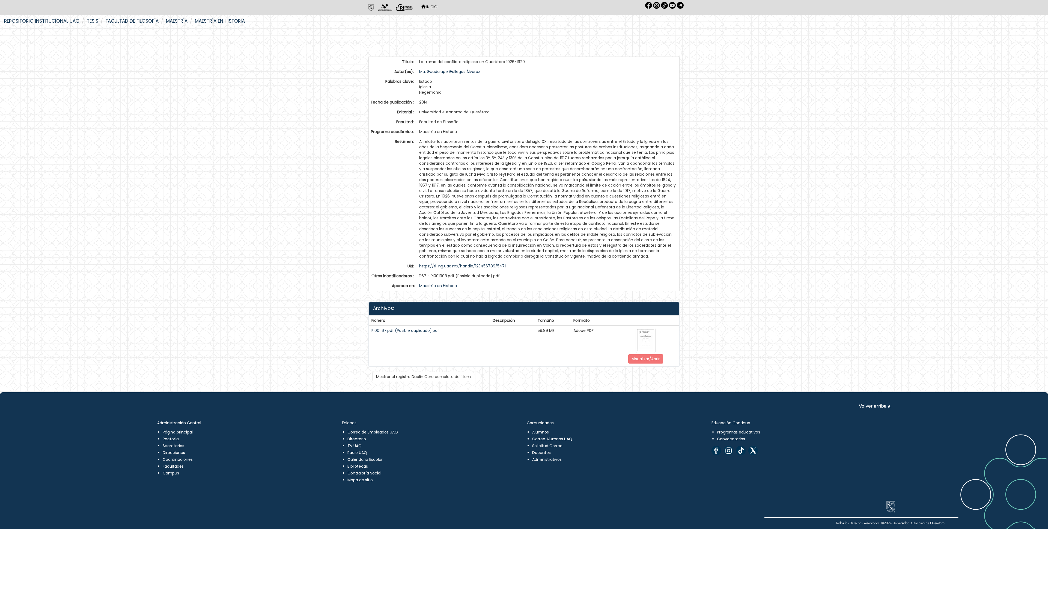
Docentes (541, 452)
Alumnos (540, 432)
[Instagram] (728, 450)
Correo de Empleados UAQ (372, 432)
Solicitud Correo (547, 446)
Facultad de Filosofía (132, 21)
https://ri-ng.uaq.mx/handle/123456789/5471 (462, 266)
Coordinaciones (178, 459)
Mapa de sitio (360, 480)
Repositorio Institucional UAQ (41, 21)
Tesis (92, 21)
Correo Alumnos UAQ (552, 439)
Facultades (173, 466)
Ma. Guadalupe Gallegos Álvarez (449, 71)
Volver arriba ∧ (875, 406)
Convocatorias (731, 439)
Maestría (176, 21)
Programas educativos (738, 432)
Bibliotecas (357, 466)
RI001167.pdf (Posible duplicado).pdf (405, 330)
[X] (753, 450)
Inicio (431, 7)
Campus (171, 473)
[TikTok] (741, 450)
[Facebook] (716, 450)
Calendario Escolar (365, 459)
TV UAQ (354, 446)
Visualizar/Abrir (646, 359)
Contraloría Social (364, 473)
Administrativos (547, 459)
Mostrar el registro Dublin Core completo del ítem (423, 376)
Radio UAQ (357, 452)
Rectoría (171, 439)
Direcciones (174, 452)
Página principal (178, 432)
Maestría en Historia (220, 21)
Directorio (356, 439)
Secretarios (173, 446)
